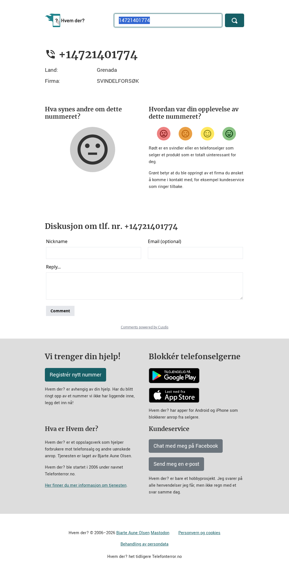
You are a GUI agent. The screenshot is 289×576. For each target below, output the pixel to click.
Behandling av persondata (144, 544)
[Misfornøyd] (185, 133)
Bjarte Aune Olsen (133, 533)
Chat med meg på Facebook (186, 446)
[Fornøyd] (207, 133)
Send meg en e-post (176, 464)
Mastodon (160, 533)
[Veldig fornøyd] (229, 133)
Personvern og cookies (199, 533)
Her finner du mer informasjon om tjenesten (85, 485)
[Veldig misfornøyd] (163, 133)
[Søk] (234, 20)
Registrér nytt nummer (75, 374)
